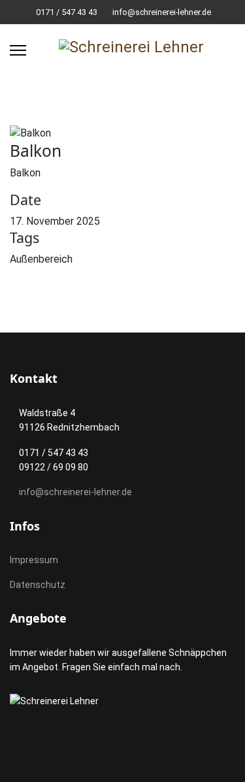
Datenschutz (37, 584)
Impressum (34, 560)
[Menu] (18, 50)
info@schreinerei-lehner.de (161, 12)
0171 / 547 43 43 (66, 12)
